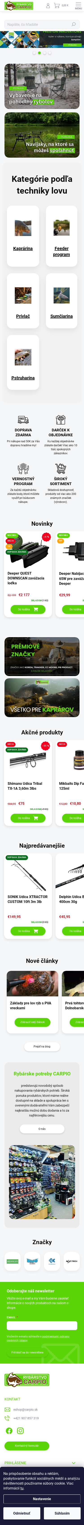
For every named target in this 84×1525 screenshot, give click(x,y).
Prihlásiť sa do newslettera (27, 1352)
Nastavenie (42, 1499)
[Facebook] (8, 1430)
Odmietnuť (21, 1513)
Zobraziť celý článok (32, 1022)
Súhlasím (62, 1513)
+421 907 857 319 (26, 1418)
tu (22, 1488)
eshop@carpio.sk (25, 1409)
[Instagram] (20, 1430)
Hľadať (73, 24)
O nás (42, 1128)
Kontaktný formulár (27, 1445)
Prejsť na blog (42, 1046)
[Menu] (78, 5)
